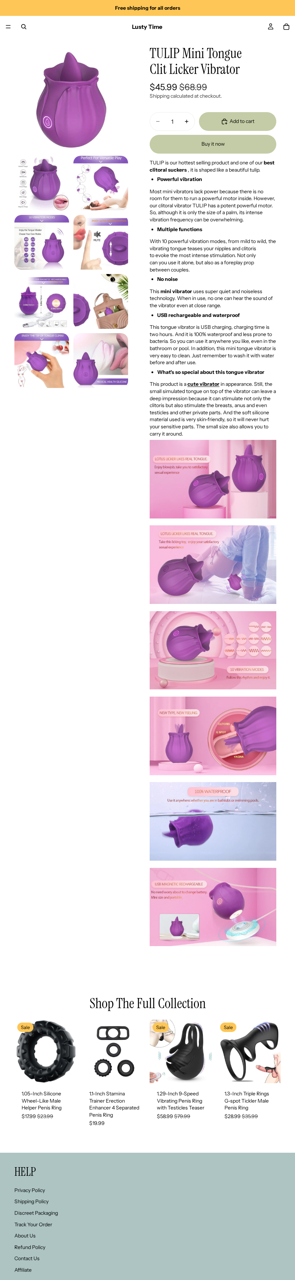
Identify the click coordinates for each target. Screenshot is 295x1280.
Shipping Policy (31, 1201)
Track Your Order (33, 1224)
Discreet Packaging (36, 1212)
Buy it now (213, 144)
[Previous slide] (22, 1051)
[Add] (66, 1071)
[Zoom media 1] (71, 94)
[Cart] (286, 27)
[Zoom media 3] (100, 183)
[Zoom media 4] (41, 242)
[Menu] (8, 26)
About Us (25, 1235)
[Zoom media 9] (100, 360)
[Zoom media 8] (41, 360)
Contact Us (27, 1258)
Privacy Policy (29, 1190)
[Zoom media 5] (100, 242)
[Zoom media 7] (100, 301)
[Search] (24, 27)
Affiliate (23, 1269)
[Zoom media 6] (41, 301)
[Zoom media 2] (41, 183)
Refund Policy (29, 1247)
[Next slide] (70, 1051)
